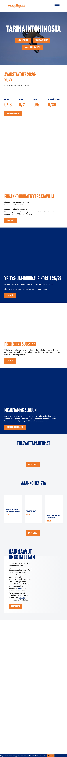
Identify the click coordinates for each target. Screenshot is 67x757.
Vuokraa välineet (42, 40)
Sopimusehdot (9, 746)
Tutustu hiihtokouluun (15, 427)
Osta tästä (10, 220)
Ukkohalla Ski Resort (16, 6)
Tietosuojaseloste (10, 742)
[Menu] (57, 4)
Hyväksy (50, 755)
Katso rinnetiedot (13, 114)
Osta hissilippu (23, 40)
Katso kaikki (32, 465)
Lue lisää (10, 296)
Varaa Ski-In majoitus (32, 47)
